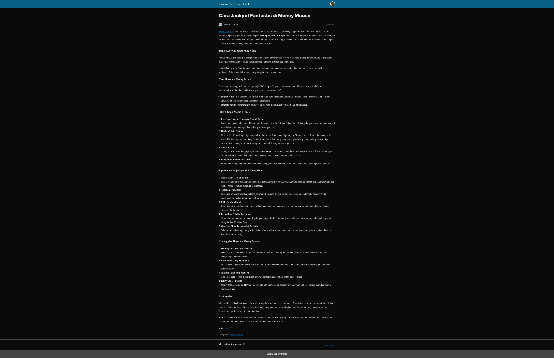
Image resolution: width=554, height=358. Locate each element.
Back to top (330, 345)
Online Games (236, 334)
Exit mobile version (277, 353)
